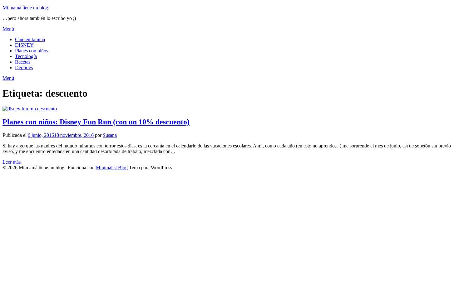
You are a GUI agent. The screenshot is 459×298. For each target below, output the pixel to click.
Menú (8, 28)
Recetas (22, 62)
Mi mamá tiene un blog (25, 7)
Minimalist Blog (112, 167)
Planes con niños (31, 50)
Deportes (24, 67)
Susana (110, 135)
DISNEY (24, 45)
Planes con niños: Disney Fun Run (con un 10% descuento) (96, 122)
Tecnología (26, 56)
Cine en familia (30, 39)
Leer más (11, 162)
